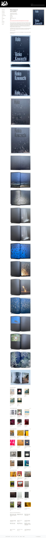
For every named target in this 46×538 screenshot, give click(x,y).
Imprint (12, 536)
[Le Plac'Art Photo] (4, 3)
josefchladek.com (39, 536)
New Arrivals (3, 9)
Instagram (24, 536)
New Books (3, 11)
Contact (3, 24)
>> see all (30, 408)
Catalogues (3, 18)
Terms (18, 536)
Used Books (3, 12)
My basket (3, 22)
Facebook (21, 536)
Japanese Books (4, 15)
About (14, 536)
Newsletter (3, 21)
